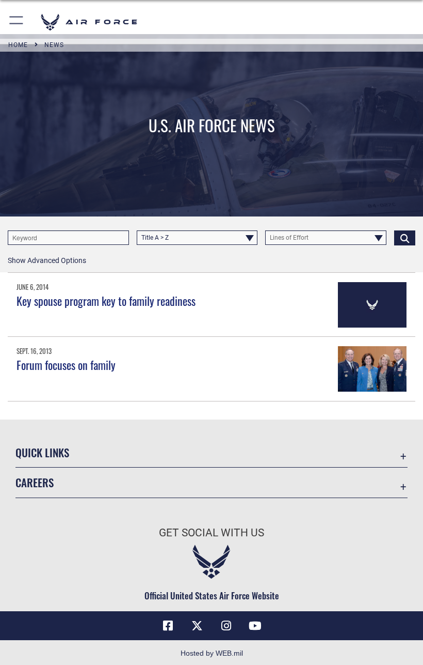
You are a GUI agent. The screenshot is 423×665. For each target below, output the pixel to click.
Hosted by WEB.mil (212, 653)
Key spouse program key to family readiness (106, 300)
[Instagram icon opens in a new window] (226, 625)
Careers (34, 482)
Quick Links (42, 452)
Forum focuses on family (66, 365)
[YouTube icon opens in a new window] (255, 625)
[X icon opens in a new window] (197, 625)
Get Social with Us (211, 533)
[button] (17, 22)
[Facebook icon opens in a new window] (168, 625)
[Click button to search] (404, 237)
